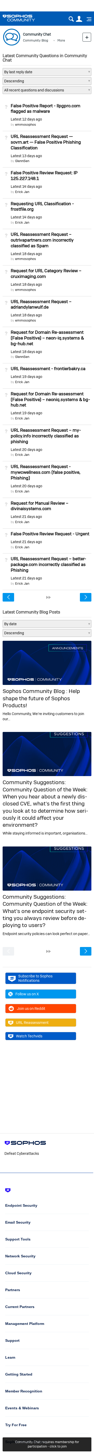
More (61, 40)
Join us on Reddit (31, 1008)
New (87, 37)
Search (71, 19)
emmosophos (25, 124)
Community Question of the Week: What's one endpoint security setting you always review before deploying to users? (45, 914)
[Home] (25, 18)
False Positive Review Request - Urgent (50, 534)
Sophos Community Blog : (36, 691)
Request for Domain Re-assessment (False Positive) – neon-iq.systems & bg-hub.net (47, 337)
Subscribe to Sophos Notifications (35, 978)
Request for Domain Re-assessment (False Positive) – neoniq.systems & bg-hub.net (50, 399)
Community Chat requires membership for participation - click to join (47, 1444)
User (79, 19)
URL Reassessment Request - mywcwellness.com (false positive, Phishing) (45, 472)
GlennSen (22, 161)
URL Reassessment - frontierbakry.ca (48, 368)
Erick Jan (22, 192)
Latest (26, 119)
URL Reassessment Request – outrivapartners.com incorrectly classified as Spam (42, 240)
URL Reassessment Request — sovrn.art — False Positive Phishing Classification (46, 142)
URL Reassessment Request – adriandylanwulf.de (41, 304)
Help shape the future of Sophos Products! (41, 698)
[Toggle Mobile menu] (87, 19)
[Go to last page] (48, 597)
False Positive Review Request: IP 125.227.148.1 (44, 175)
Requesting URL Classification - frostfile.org (42, 206)
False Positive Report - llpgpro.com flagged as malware (45, 108)
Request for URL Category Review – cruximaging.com (46, 273)
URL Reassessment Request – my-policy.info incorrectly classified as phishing (46, 435)
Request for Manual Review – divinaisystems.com (39, 506)
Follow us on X (27, 994)
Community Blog (35, 40)
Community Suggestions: (34, 782)
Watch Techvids (29, 1036)
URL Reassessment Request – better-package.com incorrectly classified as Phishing (48, 564)
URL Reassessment (32, 1022)
